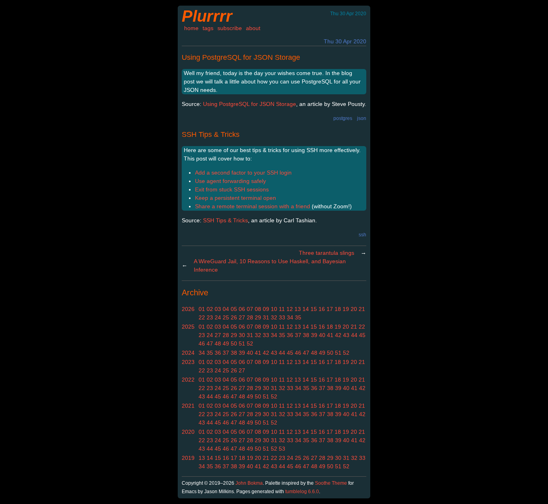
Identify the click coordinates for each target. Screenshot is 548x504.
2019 (188, 458)
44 (354, 335)
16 (322, 309)
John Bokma (249, 483)
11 (282, 309)
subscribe (229, 28)
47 (210, 343)
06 (242, 309)
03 (218, 309)
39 (314, 335)
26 (234, 317)
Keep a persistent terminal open (235, 198)
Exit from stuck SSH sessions (232, 189)
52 (250, 343)
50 (234, 343)
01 (202, 309)
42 (338, 335)
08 (258, 309)
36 (290, 335)
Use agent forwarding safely (230, 181)
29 (258, 317)
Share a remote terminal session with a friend (252, 206)
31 (266, 317)
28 (250, 317)
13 (297, 309)
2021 (188, 405)
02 (210, 309)
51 (242, 343)
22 (202, 317)
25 (226, 317)
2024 (188, 353)
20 (354, 309)
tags (208, 28)
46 (202, 343)
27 (242, 317)
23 (210, 317)
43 (346, 335)
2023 (188, 362)
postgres (342, 118)
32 (274, 317)
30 (242, 335)
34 (290, 317)
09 (266, 309)
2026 (188, 309)
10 (274, 309)
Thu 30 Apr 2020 (345, 41)
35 (298, 317)
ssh (362, 235)
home (191, 28)
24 (218, 317)
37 (298, 335)
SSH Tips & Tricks (210, 134)
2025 (188, 326)
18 (338, 309)
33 (282, 317)
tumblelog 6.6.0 (302, 491)
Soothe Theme (331, 483)
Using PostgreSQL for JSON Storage (241, 57)
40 (322, 335)
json (361, 118)
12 (289, 309)
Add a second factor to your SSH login (243, 172)
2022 (188, 379)
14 (305, 309)
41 (330, 335)
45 (362, 335)
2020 (188, 432)
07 (250, 309)
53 (282, 448)
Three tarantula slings (326, 253)
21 (362, 309)
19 (346, 309)
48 (218, 343)
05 (234, 309)
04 (226, 309)
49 (226, 343)
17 (330, 309)
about (253, 28)
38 (306, 335)
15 (314, 309)
